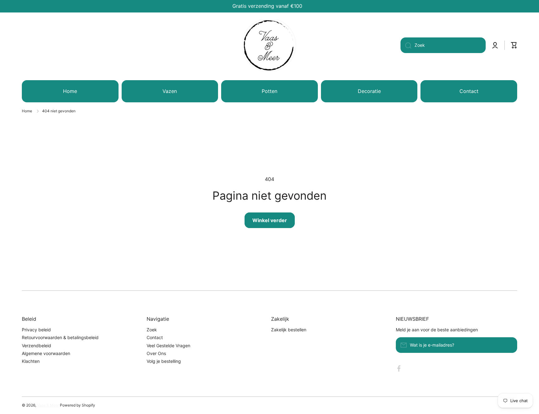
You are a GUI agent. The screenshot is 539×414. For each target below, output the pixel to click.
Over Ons (156, 353)
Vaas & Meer (48, 405)
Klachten (31, 361)
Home (27, 111)
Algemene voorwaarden (46, 353)
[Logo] (269, 45)
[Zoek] (406, 45)
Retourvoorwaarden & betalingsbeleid (60, 337)
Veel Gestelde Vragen (168, 345)
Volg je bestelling (164, 361)
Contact (155, 337)
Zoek (152, 329)
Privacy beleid (36, 329)
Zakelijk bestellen (288, 329)
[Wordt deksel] (509, 345)
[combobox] (443, 45)
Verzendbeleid (36, 345)
